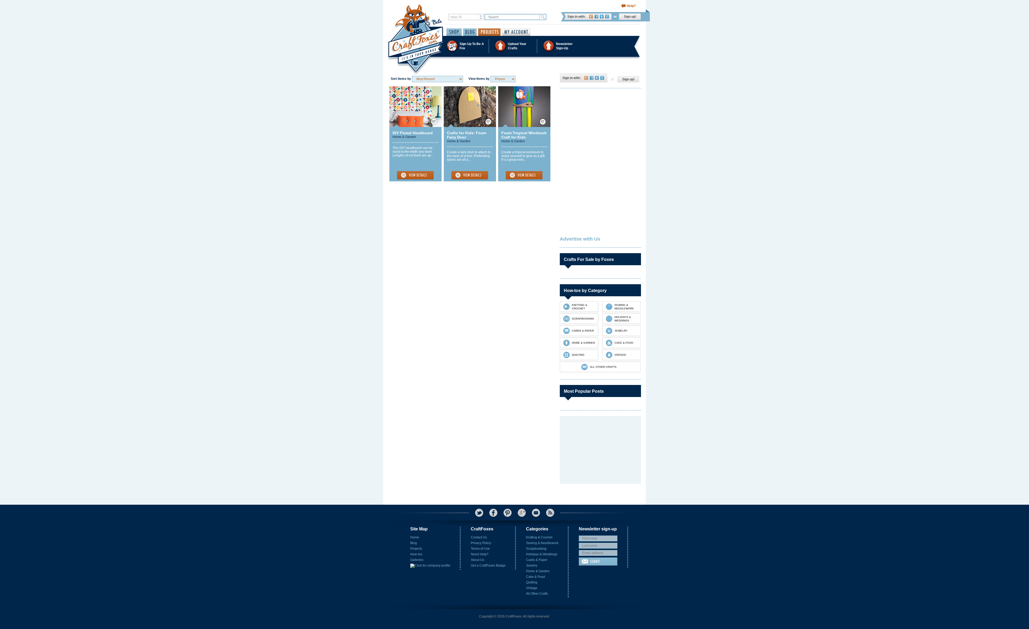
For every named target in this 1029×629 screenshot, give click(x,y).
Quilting (531, 582)
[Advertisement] (600, 127)
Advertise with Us (580, 239)
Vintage (531, 588)
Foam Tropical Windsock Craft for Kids (524, 135)
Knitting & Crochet (539, 537)
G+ (522, 513)
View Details (415, 175)
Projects (416, 549)
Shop (454, 32)
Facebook (596, 16)
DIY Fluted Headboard (413, 133)
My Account (516, 32)
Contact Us (479, 537)
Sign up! (630, 16)
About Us (477, 560)
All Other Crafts (537, 594)
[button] (514, 46)
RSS (550, 513)
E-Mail (536, 513)
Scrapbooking (536, 549)
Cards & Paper (536, 560)
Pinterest (508, 513)
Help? (631, 6)
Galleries (416, 560)
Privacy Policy (481, 543)
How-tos (416, 554)
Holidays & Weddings (541, 554)
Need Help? (480, 554)
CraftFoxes (591, 16)
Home (414, 537)
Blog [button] (470, 32)
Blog (413, 543)
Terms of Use (480, 549)
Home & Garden (404, 137)
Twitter (602, 16)
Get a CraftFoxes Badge (488, 565)
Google (607, 16)
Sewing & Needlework (542, 543)
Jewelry (531, 565)
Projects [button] (489, 32)
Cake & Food (535, 577)
